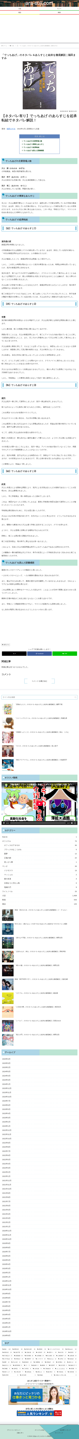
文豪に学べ (20, 1433)
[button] (75, 697)
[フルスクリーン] (75, 823)
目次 (36, 136)
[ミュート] (72, 823)
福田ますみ (11, 129)
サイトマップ (59, 1433)
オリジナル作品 (39, 1430)
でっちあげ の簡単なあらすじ (34, 144)
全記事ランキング (65, 1430)
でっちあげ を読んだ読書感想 (34, 150)
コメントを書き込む (39, 681)
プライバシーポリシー (13, 1430)
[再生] (4, 823)
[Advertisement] (39, 29)
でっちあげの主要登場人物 (33, 141)
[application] (39, 803)
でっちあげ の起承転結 (31, 147)
